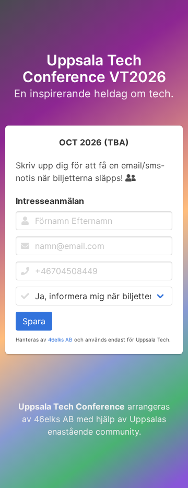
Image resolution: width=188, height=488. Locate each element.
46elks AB (60, 339)
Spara (33, 321)
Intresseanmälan (50, 201)
